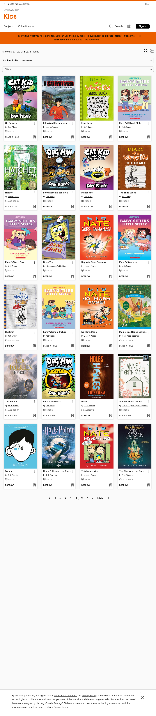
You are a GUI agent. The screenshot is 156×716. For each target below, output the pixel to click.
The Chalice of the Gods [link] (131, 471)
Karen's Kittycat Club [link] (130, 123)
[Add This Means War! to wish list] (110, 485)
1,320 (100, 498)
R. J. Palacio (13, 475)
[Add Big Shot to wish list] (34, 346)
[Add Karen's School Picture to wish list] (72, 346)
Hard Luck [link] (86, 123)
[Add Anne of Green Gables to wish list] (148, 416)
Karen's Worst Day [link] (14, 262)
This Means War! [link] (89, 471)
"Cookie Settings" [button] (54, 703)
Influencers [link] (87, 192)
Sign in (143, 26)
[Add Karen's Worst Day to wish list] (34, 276)
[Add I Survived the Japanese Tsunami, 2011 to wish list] (72, 137)
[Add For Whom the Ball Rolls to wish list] (72, 207)
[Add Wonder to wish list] (34, 485)
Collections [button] (25, 26)
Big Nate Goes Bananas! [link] (93, 262)
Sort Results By (10, 60)
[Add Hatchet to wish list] (34, 207)
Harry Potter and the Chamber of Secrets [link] (57, 471)
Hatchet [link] (9, 192)
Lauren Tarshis (52, 127)
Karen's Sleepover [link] (128, 262)
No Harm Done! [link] (89, 332)
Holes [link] (84, 401)
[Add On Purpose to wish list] (34, 137)
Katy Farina (126, 127)
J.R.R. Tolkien (13, 405)
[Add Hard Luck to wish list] (110, 137)
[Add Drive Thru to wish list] (72, 276)
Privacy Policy (89, 695)
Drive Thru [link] (48, 262)
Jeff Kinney (88, 127)
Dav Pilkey (12, 127)
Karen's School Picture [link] (54, 332)
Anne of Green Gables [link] (130, 401)
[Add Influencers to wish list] (110, 207)
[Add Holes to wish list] (110, 416)
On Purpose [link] (11, 123)
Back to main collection (18, 4)
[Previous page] (50, 498)
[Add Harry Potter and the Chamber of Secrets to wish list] (72, 485)
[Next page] (109, 498)
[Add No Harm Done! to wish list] (110, 346)
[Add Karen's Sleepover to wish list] (148, 276)
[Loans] (129, 27)
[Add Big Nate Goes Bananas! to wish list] (110, 276)
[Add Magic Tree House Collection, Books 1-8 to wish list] (148, 346)
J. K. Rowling (51, 475)
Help (147, 4)
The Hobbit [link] (11, 401)
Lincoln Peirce (90, 266)
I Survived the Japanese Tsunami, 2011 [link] (57, 123)
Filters (8, 69)
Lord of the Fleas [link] (52, 401)
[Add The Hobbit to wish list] (34, 416)
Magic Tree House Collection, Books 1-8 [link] (133, 332)
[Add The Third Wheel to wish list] (148, 207)
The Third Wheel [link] (127, 192)
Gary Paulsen (13, 196)
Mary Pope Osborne (130, 336)
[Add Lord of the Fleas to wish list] (72, 416)
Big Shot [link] (9, 332)
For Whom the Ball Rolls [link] (55, 192)
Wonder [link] (9, 471)
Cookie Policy (60, 707)
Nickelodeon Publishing (56, 266)
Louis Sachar (89, 405)
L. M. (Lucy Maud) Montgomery (135, 405)
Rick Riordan (127, 475)
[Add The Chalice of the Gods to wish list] (148, 485)
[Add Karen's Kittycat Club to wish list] (148, 137)
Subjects (9, 26)
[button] (115, 27)
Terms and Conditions (65, 695)
